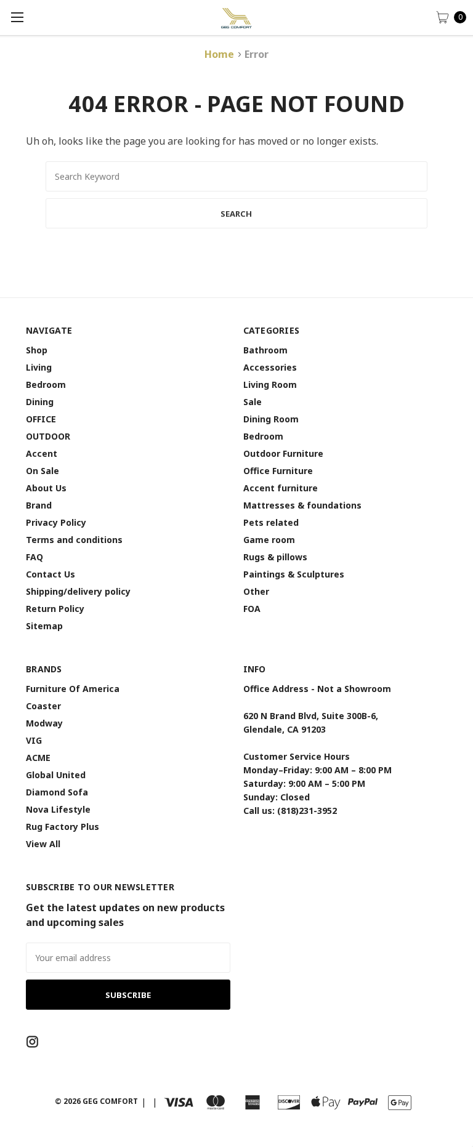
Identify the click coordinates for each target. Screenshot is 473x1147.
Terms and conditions (74, 539)
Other (256, 591)
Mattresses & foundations (302, 505)
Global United (56, 775)
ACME (38, 757)
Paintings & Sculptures (293, 574)
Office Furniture (278, 471)
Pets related (271, 522)
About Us (46, 488)
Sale (252, 402)
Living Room (270, 384)
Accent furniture (280, 488)
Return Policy (55, 608)
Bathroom (265, 350)
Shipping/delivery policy (78, 591)
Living (39, 367)
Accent (41, 453)
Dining (40, 402)
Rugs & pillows (275, 557)
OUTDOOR (48, 436)
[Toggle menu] (17, 17)
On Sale (42, 471)
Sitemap (44, 626)
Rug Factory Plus (62, 826)
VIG (34, 740)
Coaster (43, 706)
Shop (36, 350)
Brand (39, 505)
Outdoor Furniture (283, 453)
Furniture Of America (72, 688)
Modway (44, 723)
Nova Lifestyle (58, 809)
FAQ (34, 557)
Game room (269, 539)
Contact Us (50, 574)
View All (43, 844)
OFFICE (41, 419)
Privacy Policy (56, 522)
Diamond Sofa (57, 792)
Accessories (270, 367)
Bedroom (46, 384)
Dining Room (271, 419)
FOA (252, 608)
